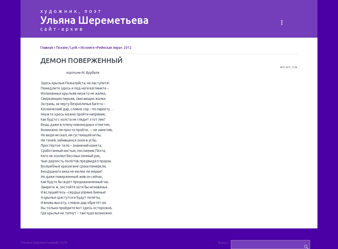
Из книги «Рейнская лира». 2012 (106, 48)
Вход (222, 243)
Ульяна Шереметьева (94, 20)
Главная (46, 48)
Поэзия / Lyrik (66, 48)
